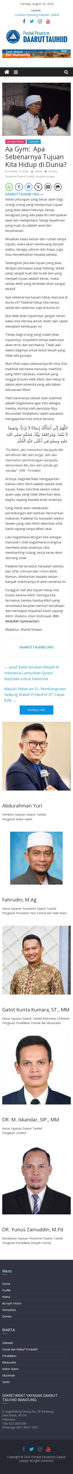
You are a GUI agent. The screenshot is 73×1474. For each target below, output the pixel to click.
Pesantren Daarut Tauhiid (19, 176)
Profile (6, 1290)
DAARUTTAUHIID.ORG (22, 194)
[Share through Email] (48, 187)
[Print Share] (58, 187)
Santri (6, 1382)
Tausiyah (34, 141)
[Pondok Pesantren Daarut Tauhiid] (6, 72)
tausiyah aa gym (45, 176)
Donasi (7, 1316)
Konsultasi (9, 1310)
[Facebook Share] (19, 187)
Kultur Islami (10, 1369)
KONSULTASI (36, 710)
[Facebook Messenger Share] (28, 187)
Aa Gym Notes (15, 141)
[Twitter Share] (38, 187)
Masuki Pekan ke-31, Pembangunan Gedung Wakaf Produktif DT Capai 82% (35, 694)
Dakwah (7, 1343)
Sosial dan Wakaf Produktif (20, 1349)
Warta (6, 1297)
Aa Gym (52, 171)
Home (6, 1284)
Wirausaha (9, 1362)
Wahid (39, 171)
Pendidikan (9, 1356)
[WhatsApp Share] (9, 187)
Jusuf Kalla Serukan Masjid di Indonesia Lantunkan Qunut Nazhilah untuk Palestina (31, 673)
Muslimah (8, 1375)
